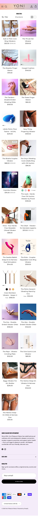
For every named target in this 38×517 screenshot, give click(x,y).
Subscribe (19, 481)
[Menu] (2, 6)
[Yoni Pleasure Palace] (19, 7)
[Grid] (32, 17)
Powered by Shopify (22, 508)
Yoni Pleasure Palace (11, 508)
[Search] (7, 6)
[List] (35, 17)
